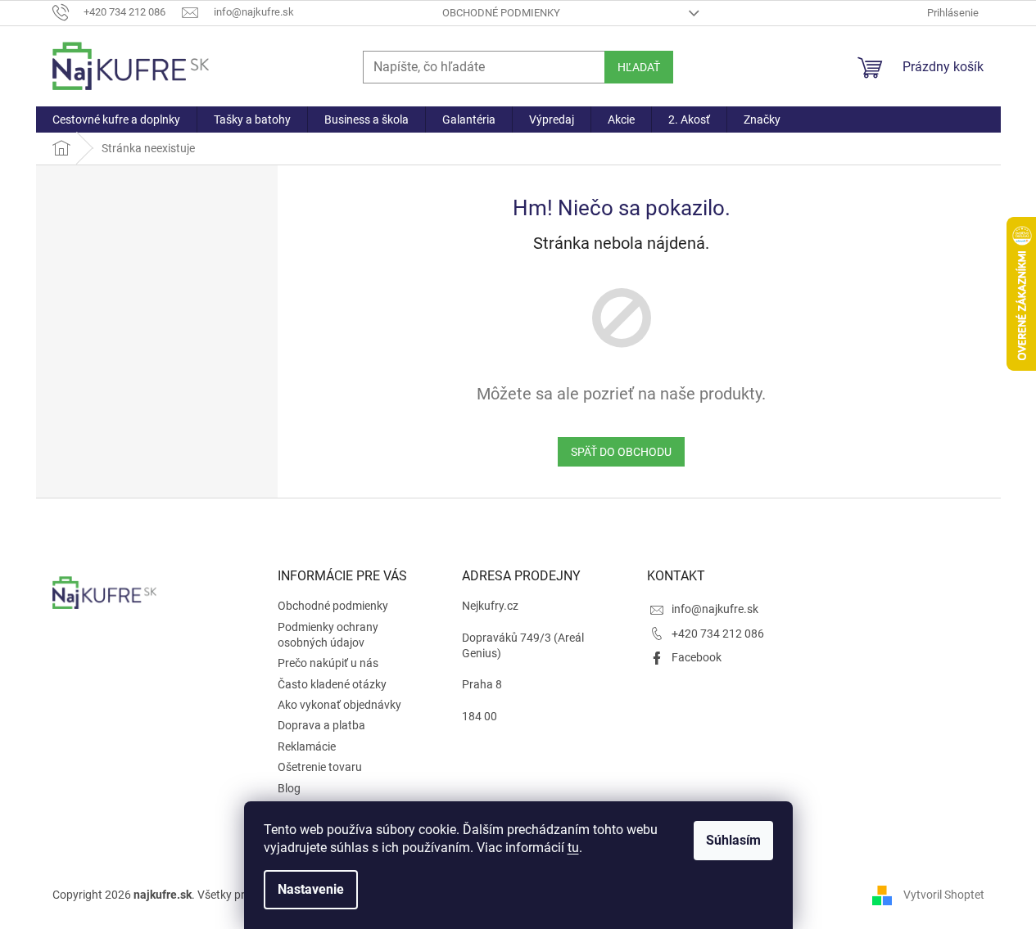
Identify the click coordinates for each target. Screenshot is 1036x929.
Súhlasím (733, 840)
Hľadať (639, 67)
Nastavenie (311, 889)
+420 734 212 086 (718, 633)
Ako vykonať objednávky (339, 704)
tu (573, 847)
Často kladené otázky (332, 684)
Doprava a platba (321, 725)
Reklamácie (307, 746)
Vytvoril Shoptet (943, 894)
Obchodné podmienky (501, 13)
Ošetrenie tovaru (320, 766)
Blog (289, 788)
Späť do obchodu (621, 451)
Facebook (697, 657)
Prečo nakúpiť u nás (328, 663)
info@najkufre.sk (715, 609)
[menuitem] (116, 119)
